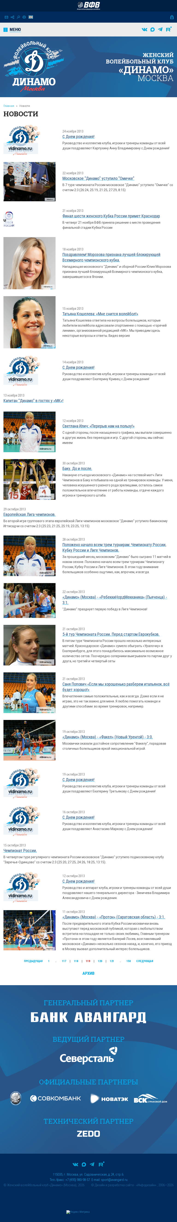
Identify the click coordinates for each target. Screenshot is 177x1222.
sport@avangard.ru (114, 1180)
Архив (88, 973)
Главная (8, 106)
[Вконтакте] (144, 29)
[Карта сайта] (12, 17)
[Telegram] (160, 29)
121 (112, 961)
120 (100, 961)
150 (129, 961)
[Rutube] (169, 29)
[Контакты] (6, 17)
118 (76, 961)
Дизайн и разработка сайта (114, 1185)
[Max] (152, 29)
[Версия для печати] (24, 17)
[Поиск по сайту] (18, 17)
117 (64, 961)
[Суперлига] (88, 6)
